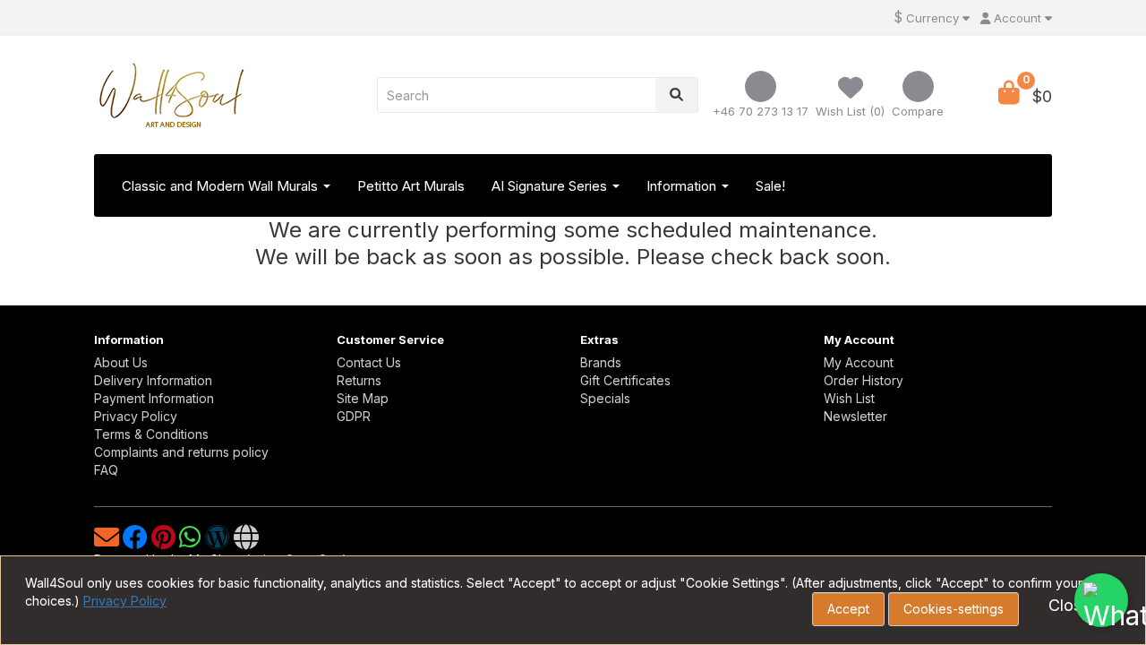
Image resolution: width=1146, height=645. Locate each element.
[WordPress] (219, 541)
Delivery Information (153, 380)
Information (683, 185)
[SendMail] (108, 541)
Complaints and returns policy (181, 452)
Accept (848, 608)
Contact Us (369, 362)
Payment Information (154, 398)
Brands (600, 362)
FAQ (106, 469)
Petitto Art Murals (411, 185)
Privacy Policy (135, 416)
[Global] (246, 541)
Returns (359, 380)
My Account (859, 362)
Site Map (363, 398)
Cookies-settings (953, 608)
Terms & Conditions (151, 434)
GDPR (354, 416)
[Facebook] (137, 541)
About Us (121, 362)
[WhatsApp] (192, 541)
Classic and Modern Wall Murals (221, 185)
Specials (605, 398)
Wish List (849, 398)
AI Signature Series (551, 185)
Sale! (770, 185)
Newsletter (855, 416)
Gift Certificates (625, 380)
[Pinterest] (165, 541)
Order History (863, 380)
